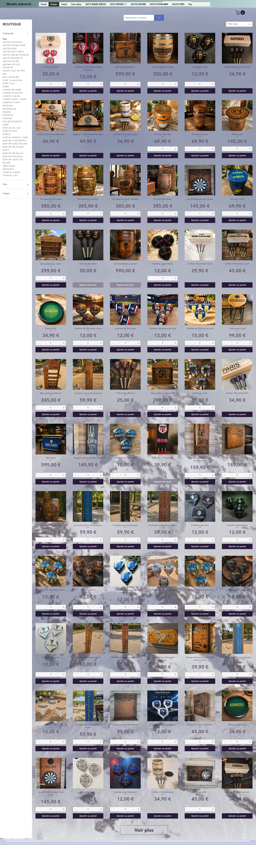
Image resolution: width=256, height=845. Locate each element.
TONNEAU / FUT (10, 175)
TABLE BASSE (9, 166)
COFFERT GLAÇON (11, 96)
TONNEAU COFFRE (11, 172)
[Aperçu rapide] (50, 48)
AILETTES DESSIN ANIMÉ (14, 45)
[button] (240, 12)
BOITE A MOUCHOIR (12, 80)
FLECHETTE (8, 115)
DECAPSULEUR (9, 109)
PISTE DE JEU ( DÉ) (12, 128)
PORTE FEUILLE (10, 131)
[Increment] (64, 84)
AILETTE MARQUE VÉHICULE (16, 55)
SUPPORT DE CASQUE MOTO (13, 148)
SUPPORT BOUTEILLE (13, 156)
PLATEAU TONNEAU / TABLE (15, 137)
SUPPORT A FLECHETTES (14, 141)
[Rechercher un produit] (159, 18)
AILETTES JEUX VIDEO (13, 52)
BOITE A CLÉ (9, 83)
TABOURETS (8, 169)
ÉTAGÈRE (7, 112)
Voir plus (144, 830)
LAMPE (6, 125)
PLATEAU (7, 134)
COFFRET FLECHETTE (13, 93)
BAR (4, 74)
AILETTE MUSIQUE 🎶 (13, 58)
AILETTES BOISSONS (12, 42)
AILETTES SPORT (11, 61)
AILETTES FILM (9, 48)
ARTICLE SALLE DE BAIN (14, 71)
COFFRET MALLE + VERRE (14, 99)
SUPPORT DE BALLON (13, 153)
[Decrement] (37, 84)
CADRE (6, 87)
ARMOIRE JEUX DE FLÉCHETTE (11, 66)
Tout (5, 39)
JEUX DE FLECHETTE (12, 121)
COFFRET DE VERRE (12, 90)
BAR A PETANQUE (11, 77)
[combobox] (239, 24)
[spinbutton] (50, 84)
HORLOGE (7, 118)
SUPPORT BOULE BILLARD (15, 144)
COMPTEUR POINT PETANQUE (11, 104)
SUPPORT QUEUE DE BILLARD (13, 161)
